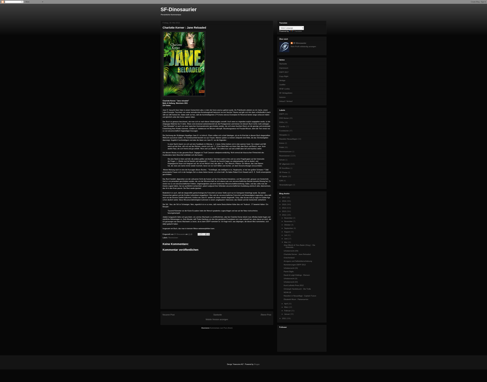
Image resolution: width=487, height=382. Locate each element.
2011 (284, 318)
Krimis (281, 143)
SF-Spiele (283, 176)
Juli (285, 235)
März (286, 307)
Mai (286, 242)
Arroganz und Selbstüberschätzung (298, 261)
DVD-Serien (284, 118)
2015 (284, 204)
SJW (281, 181)
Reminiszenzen (285, 151)
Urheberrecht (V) (290, 278)
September (289, 228)
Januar (287, 314)
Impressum (283, 68)
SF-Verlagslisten (285, 93)
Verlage (282, 80)
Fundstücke (284, 131)
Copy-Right (283, 76)
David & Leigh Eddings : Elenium (297, 275)
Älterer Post (266, 315)
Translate (298, 31)
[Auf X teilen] (203, 234)
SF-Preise (283, 172)
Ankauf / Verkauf (285, 101)
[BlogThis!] (201, 234)
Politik (281, 147)
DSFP (281, 114)
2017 (284, 197)
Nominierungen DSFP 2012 (295, 265)
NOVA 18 (287, 292)
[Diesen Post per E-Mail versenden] (199, 234)
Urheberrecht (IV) (291, 282)
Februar (287, 311)
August (287, 232)
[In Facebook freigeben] (206, 234)
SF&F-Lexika (284, 89)
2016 (284, 201)
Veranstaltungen (285, 185)
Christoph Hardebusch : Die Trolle (297, 289)
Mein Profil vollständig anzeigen (303, 46)
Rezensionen (173, 238)
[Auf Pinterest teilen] (208, 234)
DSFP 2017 (284, 72)
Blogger (256, 364)
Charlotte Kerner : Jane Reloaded (297, 254)
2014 (284, 208)
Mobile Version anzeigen (217, 319)
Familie (282, 126)
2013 (284, 211)
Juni (286, 239)
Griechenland (289, 258)
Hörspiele (283, 135)
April (286, 304)
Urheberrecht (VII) (291, 251)
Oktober (287, 225)
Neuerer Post (169, 315)
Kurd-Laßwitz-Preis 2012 (294, 285)
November (288, 221)
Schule (282, 160)
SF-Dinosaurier (179, 9)
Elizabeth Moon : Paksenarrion (296, 299)
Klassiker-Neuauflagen (288, 139)
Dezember (288, 218)
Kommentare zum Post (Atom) (221, 328)
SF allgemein (284, 164)
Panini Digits (289, 271)
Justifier (282, 85)
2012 (284, 215)
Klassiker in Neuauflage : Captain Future (300, 296)
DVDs (281, 122)
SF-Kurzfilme (284, 168)
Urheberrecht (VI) (291, 268)
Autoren (282, 97)
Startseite (217, 315)
